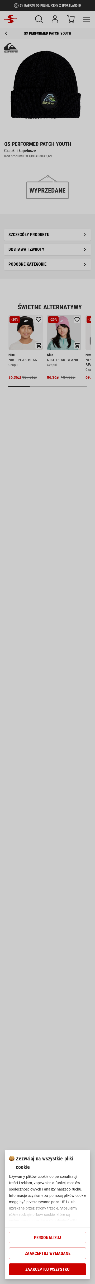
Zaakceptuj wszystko (47, 1269)
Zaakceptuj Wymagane (47, 1253)
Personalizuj (47, 1237)
